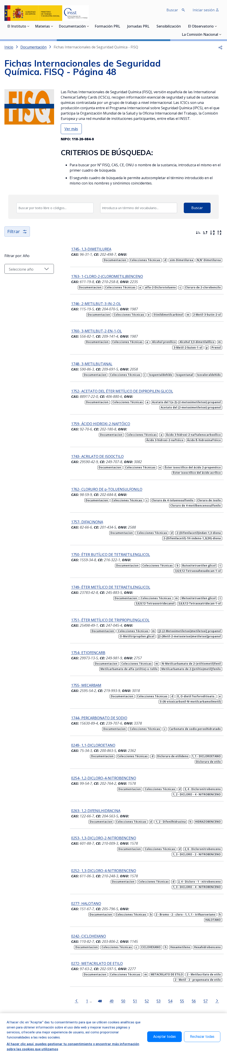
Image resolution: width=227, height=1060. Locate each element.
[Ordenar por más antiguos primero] (205, 233)
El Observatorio (201, 27)
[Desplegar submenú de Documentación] (88, 26)
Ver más (71, 128)
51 (135, 1001)
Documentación (72, 27)
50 (123, 1001)
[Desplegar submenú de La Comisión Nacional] (220, 34)
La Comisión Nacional (200, 35)
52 (147, 1001)
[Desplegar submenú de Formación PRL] (121, 26)
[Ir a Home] (46, 13)
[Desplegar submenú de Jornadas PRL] (150, 26)
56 (194, 1001)
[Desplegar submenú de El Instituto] (28, 26)
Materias (42, 27)
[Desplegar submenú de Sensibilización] (182, 26)
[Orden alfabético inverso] (219, 233)
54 (170, 1001)
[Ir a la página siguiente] (217, 1000)
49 (112, 1001)
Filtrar (13, 231)
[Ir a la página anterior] (76, 1000)
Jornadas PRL (138, 27)
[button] (220, 47)
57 (205, 1001)
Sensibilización (169, 27)
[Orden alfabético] (212, 233)
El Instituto (16, 27)
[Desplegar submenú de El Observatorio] (216, 26)
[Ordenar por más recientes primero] (198, 233)
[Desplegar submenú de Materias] (52, 26)
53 (158, 1001)
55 (182, 1001)
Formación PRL (107, 27)
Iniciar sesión (204, 10)
